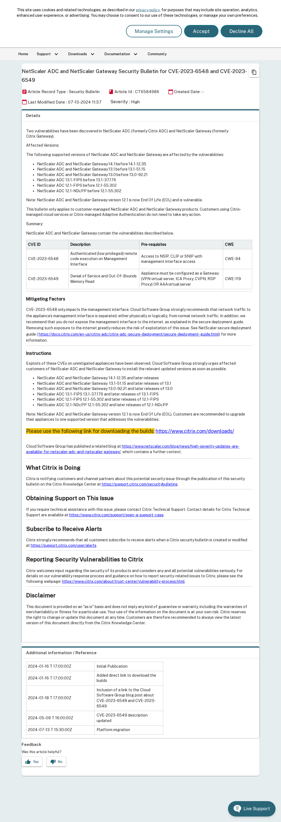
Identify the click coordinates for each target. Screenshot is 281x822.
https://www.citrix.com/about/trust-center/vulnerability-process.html (123, 581)
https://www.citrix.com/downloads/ (195, 431)
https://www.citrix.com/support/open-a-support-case (116, 515)
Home (23, 54)
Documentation (122, 54)
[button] (252, 809)
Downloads (82, 54)
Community (157, 54)
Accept (201, 31)
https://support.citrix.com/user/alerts (63, 545)
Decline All (241, 31)
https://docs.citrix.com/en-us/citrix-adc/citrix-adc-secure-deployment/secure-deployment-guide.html (129, 334)
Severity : (120, 101)
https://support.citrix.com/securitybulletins (140, 484)
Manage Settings (154, 31)
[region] (141, 375)
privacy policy (148, 10)
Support (48, 54)
